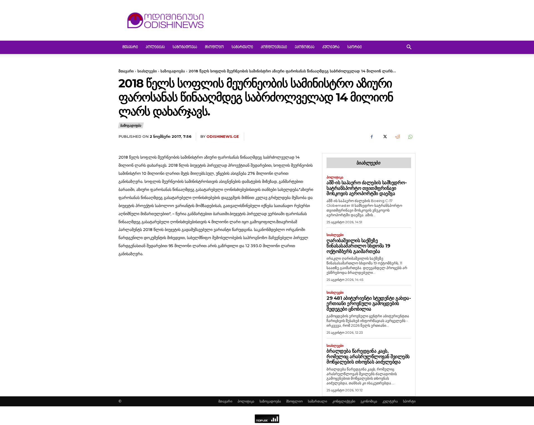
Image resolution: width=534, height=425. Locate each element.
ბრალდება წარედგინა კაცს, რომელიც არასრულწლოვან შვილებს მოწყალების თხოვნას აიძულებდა (368, 356)
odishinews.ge (222, 136)
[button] (409, 47)
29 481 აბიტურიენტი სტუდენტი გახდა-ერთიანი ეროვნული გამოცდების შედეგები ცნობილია (369, 303)
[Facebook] (371, 136)
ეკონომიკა (305, 47)
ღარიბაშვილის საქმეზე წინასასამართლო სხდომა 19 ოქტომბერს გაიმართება (358, 246)
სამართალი (242, 47)
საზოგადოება (185, 47)
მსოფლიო (214, 47)
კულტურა (331, 47)
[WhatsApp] (410, 136)
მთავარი (130, 47)
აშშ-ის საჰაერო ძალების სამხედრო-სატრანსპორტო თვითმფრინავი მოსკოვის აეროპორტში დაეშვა (367, 188)
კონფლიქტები (274, 47)
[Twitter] (384, 136)
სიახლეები (147, 71)
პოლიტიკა (155, 47)
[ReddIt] (397, 136)
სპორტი (354, 47)
